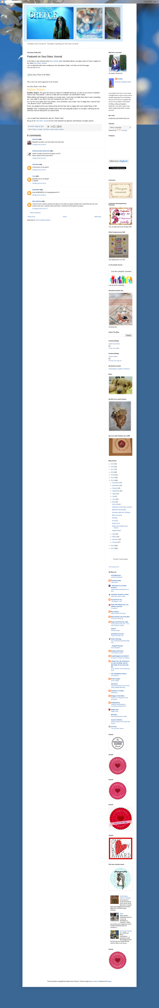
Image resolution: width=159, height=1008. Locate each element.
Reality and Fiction (117, 651)
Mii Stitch (114, 715)
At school (115, 521)
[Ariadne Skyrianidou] (109, 346)
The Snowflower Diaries (119, 674)
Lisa (33, 176)
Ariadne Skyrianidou (114, 343)
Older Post (97, 217)
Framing (114, 518)
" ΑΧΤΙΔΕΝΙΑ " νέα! (116, 601)
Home (65, 217)
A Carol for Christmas (117, 618)
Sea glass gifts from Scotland (121, 512)
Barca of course (117, 515)
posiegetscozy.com (117, 634)
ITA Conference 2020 (117, 652)
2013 (112, 480)
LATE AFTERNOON (116, 577)
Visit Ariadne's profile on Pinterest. (119, 369)
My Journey (115, 611)
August (114, 494)
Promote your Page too (115, 360)
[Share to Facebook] (58, 126)
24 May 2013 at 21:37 (39, 158)
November (115, 485)
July (113, 496)
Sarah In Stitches (116, 720)
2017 (112, 469)
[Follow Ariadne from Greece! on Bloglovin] (119, 162)
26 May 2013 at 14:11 (39, 183)
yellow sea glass (59, 129)
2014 (112, 477)
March (114, 537)
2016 (112, 472)
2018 (112, 467)
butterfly (35, 139)
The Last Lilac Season (117, 728)
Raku (121, 913)
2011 (112, 548)
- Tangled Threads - (117, 646)
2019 (112, 464)
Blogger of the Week (117, 696)
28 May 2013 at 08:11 (39, 195)
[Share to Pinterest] (60, 126)
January (115, 542)
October (115, 488)
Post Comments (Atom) (43, 220)
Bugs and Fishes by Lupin (119, 622)
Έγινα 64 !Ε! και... (117, 599)
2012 (112, 545)
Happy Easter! (116, 530)
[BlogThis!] (54, 126)
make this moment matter (118, 596)
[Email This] (52, 126)
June (114, 499)
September (116, 491)
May (113, 502)
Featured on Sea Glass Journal (122, 507)
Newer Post (31, 217)
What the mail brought (119, 510)
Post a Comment (35, 213)
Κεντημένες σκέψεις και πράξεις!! (120, 658)
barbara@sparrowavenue (40, 151)
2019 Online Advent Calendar (125, 897)
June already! (116, 504)
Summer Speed (115, 630)
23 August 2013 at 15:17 (40, 208)
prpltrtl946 (35, 190)
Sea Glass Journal (40, 63)
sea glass (40, 129)
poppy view (114, 709)
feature (34, 129)
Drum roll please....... (117, 647)
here (38, 67)
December (115, 483)
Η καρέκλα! (114, 608)
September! (114, 692)
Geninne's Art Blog (117, 691)
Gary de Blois (54, 61)
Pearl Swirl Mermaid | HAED (119, 716)
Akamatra (114, 684)
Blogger (109, 981)
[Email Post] (47, 126)
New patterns (115, 675)
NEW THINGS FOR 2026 (118, 613)
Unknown (35, 164)
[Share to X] (56, 126)
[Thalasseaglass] (109, 359)
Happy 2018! (114, 711)
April (114, 534)
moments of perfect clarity (120, 594)
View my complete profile (123, 82)
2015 (112, 475)
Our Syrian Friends (126, 931)
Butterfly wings (116, 580)
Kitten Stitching (116, 639)
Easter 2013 (116, 523)
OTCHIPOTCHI (116, 575)
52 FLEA (114, 726)
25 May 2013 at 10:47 (39, 170)
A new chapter (115, 680)
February (115, 539)
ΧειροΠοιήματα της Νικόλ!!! (120, 656)
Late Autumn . (115, 582)
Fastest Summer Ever (117, 635)
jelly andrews (36, 201)
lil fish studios (115, 679)
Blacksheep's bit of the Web (120, 617)
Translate (124, 130)
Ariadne (32, 126)
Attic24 (113, 629)
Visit (114, 566)
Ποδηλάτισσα (115, 703)
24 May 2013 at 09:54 (39, 144)
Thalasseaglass (113, 356)
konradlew (94, 981)
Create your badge (114, 348)
